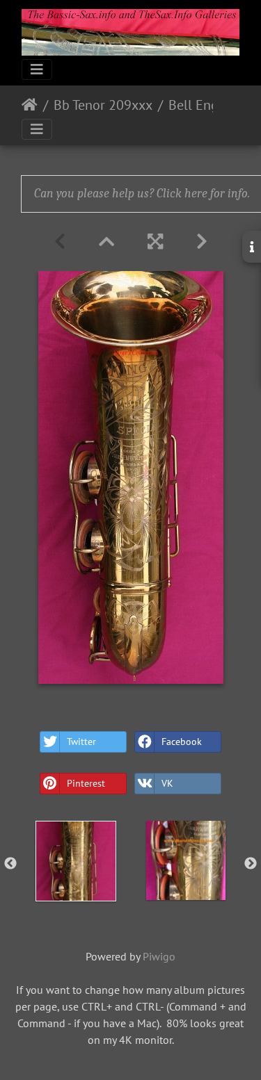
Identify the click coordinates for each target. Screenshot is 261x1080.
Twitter (81, 741)
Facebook (181, 741)
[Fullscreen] (155, 241)
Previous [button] (10, 864)
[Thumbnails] (106, 241)
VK (167, 783)
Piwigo (159, 956)
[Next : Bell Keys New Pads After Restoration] (202, 241)
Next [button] (251, 864)
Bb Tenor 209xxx (103, 105)
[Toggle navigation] (37, 69)
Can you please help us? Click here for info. (142, 193)
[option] (76, 861)
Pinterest (86, 783)
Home (30, 105)
